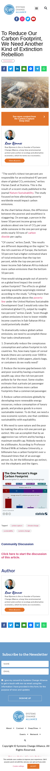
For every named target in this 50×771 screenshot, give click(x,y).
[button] (36, 8)
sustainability (8, 531)
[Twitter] (27, 19)
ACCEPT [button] (33, 766)
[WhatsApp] (44, 68)
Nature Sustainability (21, 192)
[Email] (24, 68)
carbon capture (17, 526)
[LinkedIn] (17, 68)
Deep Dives (33, 728)
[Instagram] (22, 19)
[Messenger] (30, 68)
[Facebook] (4, 68)
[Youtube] (33, 19)
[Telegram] (37, 68)
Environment (7, 61)
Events (23, 734)
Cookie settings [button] (18, 766)
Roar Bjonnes (13, 143)
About (9, 728)
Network (34, 734)
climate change (33, 526)
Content (20, 728)
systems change (24, 531)
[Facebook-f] (16, 19)
